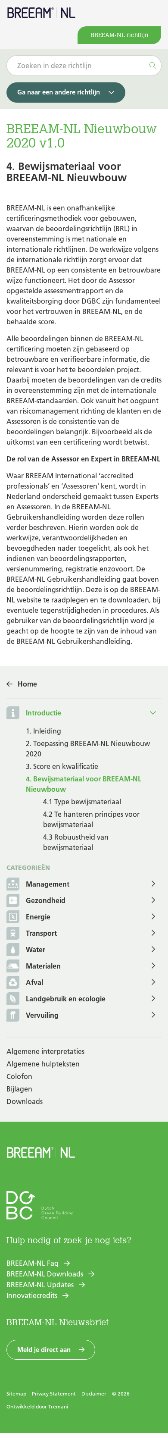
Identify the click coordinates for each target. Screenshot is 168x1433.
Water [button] (35, 949)
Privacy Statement (54, 1393)
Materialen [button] (43, 966)
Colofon (19, 1076)
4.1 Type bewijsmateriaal (82, 801)
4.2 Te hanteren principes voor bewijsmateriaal (91, 819)
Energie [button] (38, 916)
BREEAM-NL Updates (40, 1284)
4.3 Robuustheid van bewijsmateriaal (76, 842)
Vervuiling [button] (42, 1015)
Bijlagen (19, 1089)
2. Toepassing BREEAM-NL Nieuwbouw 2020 (88, 748)
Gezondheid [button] (45, 900)
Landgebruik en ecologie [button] (66, 998)
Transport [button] (41, 933)
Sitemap (16, 1393)
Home (27, 684)
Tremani (58, 1406)
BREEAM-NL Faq (32, 1263)
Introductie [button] (43, 713)
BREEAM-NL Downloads (44, 1274)
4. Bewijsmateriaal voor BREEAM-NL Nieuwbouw (83, 784)
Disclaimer (93, 1393)
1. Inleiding (43, 731)
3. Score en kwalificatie (62, 766)
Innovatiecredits (31, 1295)
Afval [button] (34, 982)
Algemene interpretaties (45, 1051)
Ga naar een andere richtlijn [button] (58, 92)
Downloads (24, 1101)
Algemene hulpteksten (43, 1064)
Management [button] (47, 884)
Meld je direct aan (44, 1349)
